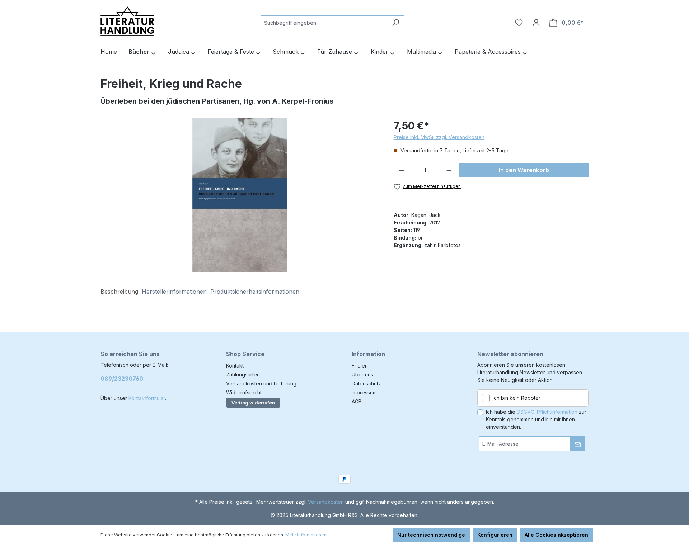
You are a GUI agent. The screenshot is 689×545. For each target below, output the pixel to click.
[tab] (119, 291)
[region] (239, 195)
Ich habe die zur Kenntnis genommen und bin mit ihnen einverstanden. (536, 419)
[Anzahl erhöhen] (449, 170)
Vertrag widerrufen (253, 403)
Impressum (364, 392)
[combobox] (324, 22)
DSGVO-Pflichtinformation (547, 412)
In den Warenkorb (524, 170)
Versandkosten (326, 502)
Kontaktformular (146, 398)
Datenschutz (366, 383)
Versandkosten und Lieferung (261, 383)
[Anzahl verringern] (401, 170)
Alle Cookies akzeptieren (556, 535)
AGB (357, 401)
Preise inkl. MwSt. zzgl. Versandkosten (439, 137)
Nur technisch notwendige (431, 535)
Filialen (360, 365)
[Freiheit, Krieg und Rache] (239, 195)
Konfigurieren (494, 535)
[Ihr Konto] (536, 22)
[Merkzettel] (519, 22)
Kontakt (235, 365)
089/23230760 (121, 378)
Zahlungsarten (243, 374)
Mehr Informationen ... (308, 534)
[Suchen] (395, 22)
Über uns (362, 374)
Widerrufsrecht (244, 392)
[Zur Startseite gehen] (127, 21)
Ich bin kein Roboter (516, 398)
